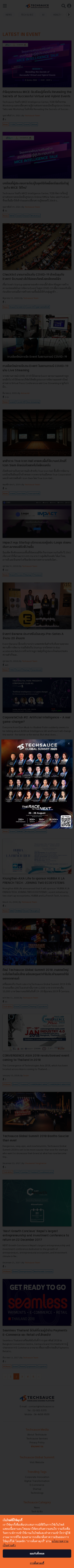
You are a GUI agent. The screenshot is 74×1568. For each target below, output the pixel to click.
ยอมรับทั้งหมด (37, 1553)
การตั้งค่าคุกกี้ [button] (37, 1563)
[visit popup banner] (37, 784)
